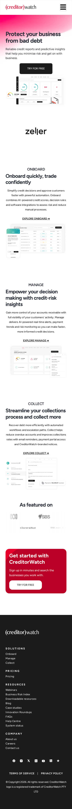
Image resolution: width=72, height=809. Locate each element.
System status (14, 725)
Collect (10, 662)
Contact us (12, 748)
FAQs (9, 716)
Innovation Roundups (19, 712)
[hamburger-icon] (63, 7)
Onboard (11, 654)
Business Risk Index (18, 694)
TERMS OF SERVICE (22, 773)
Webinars (11, 690)
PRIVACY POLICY (52, 773)
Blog (8, 703)
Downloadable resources (21, 698)
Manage (10, 658)
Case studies (14, 707)
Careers (11, 743)
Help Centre (13, 721)
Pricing (10, 676)
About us (11, 739)
